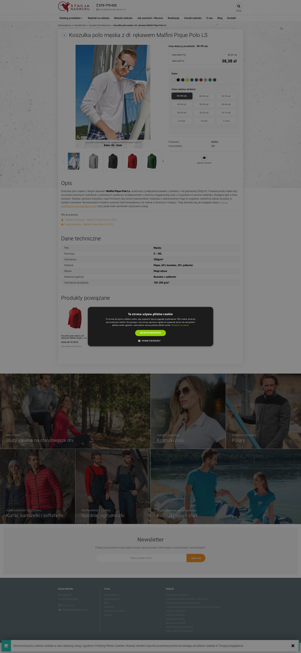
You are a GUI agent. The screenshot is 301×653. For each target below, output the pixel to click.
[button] (150, 340)
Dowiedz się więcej (180, 325)
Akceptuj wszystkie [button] (150, 333)
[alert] (150, 326)
